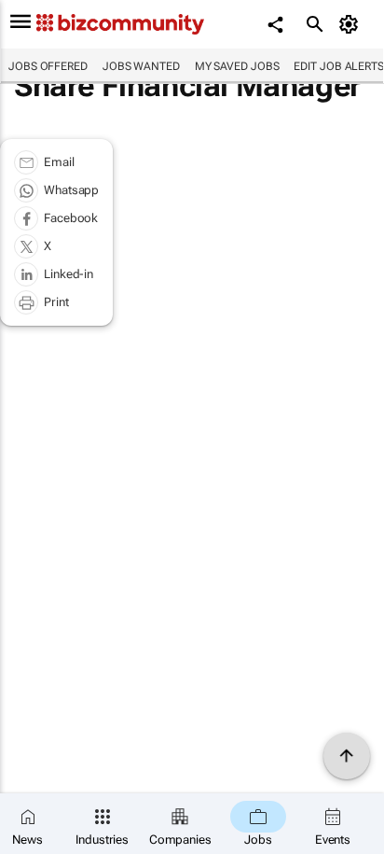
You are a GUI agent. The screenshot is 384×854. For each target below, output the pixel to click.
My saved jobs (237, 66)
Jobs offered (48, 66)
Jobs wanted (141, 66)
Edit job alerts (339, 66)
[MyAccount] (351, 24)
